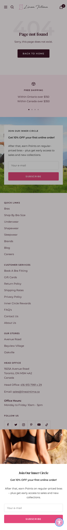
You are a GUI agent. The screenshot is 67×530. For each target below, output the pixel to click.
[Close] (61, 435)
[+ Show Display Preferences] (59, 522)
